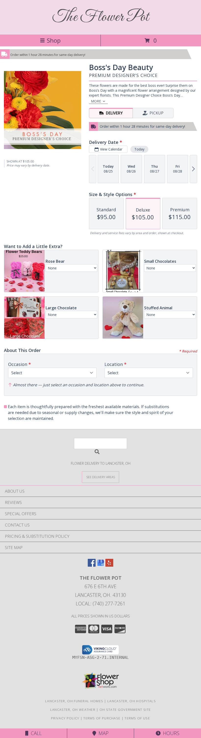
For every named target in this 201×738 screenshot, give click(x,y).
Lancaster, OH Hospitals (131, 701)
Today (139, 149)
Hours (170, 733)
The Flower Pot (100, 17)
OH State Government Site (125, 709)
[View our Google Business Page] (100, 565)
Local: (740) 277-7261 (100, 603)
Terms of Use (137, 718)
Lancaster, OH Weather (72, 709)
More (96, 101)
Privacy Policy (65, 718)
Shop (54, 40)
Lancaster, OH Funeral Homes (74, 701)
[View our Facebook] (92, 565)
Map (102, 733)
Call (35, 733)
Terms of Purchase (101, 718)
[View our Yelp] (109, 565)
